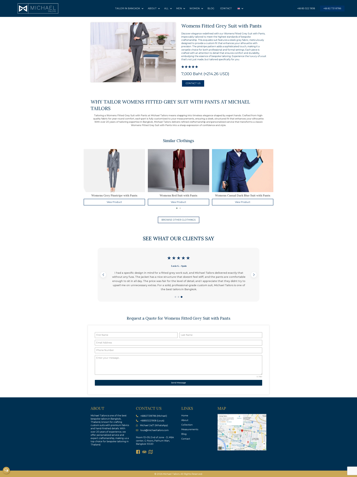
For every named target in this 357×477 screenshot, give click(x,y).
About (152, 8)
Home (184, 415)
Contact (226, 8)
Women (195, 8)
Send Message (178, 382)
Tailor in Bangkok (127, 8)
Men (179, 8)
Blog (211, 8)
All (166, 8)
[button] (142, 8)
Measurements (189, 429)
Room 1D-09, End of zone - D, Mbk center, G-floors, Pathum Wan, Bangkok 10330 (155, 440)
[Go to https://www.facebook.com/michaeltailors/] (138, 452)
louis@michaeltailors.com (154, 430)
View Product (114, 202)
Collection (187, 424)
